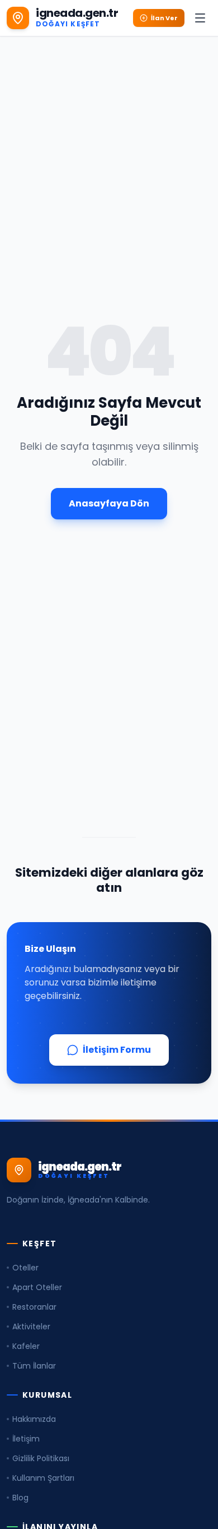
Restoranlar (34, 1306)
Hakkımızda (34, 1419)
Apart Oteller (37, 1287)
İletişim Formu (117, 1049)
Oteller (25, 1267)
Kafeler (26, 1346)
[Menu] (200, 18)
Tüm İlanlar (34, 1365)
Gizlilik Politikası (40, 1458)
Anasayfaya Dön (109, 503)
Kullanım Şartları (43, 1478)
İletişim (26, 1438)
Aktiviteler (31, 1326)
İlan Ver (164, 17)
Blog (20, 1497)
